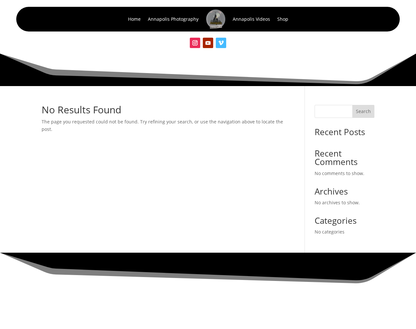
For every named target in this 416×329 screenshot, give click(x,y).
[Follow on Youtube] (208, 43)
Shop (282, 19)
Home (134, 19)
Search (363, 111)
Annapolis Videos (251, 19)
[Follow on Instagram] (195, 43)
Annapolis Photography (173, 19)
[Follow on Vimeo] (221, 43)
